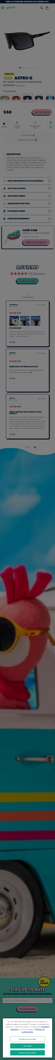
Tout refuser (27, 1046)
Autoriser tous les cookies (27, 1053)
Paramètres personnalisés (27, 1039)
